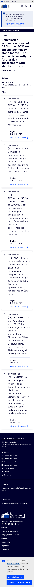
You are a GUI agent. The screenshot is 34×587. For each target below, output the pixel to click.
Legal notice (5, 546)
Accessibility (5, 549)
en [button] (22, 6)
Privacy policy (6, 542)
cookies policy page (13, 564)
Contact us (5, 527)
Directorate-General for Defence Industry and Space (16, 489)
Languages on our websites (10, 535)
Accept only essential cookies (19, 582)
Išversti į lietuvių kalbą (12, 23)
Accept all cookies (15, 577)
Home (5, 35)
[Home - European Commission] (5, 6)
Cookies (4, 538)
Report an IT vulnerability (9, 531)
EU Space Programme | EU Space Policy (14, 503)
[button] (13, 138)
